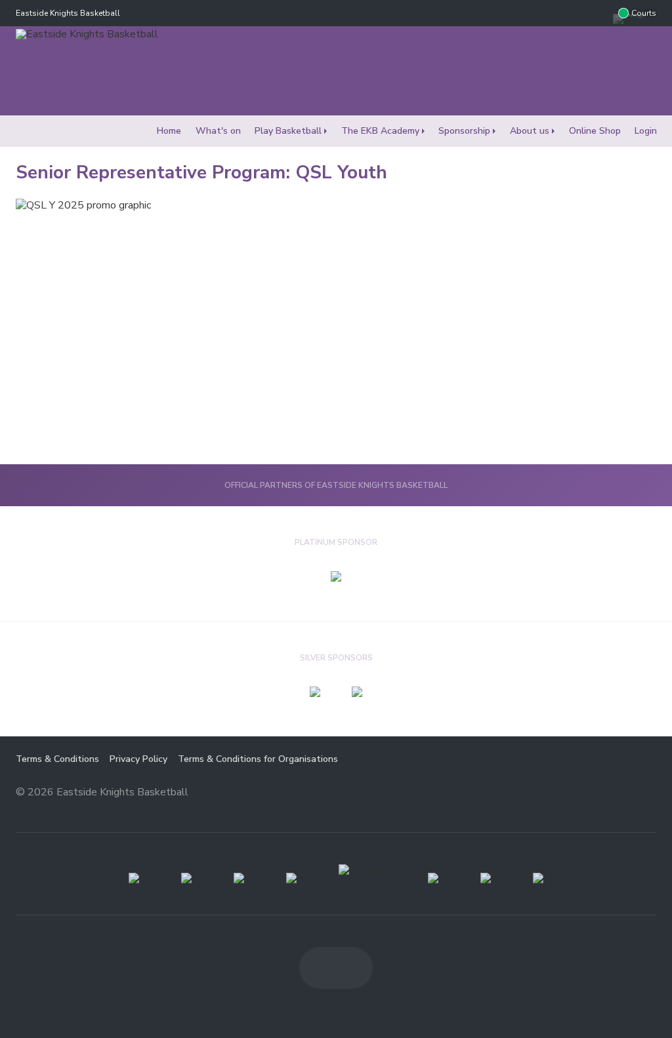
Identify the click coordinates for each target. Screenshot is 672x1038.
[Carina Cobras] (134, 878)
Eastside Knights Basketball (68, 13)
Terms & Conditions (57, 759)
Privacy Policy (138, 759)
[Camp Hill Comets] (538, 878)
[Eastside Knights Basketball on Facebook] (573, 13)
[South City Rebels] (485, 878)
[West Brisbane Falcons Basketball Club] (433, 878)
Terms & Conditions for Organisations (258, 759)
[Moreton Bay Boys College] (291, 878)
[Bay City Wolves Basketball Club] (186, 878)
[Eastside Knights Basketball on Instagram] (600, 13)
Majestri (609, 793)
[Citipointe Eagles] (239, 878)
